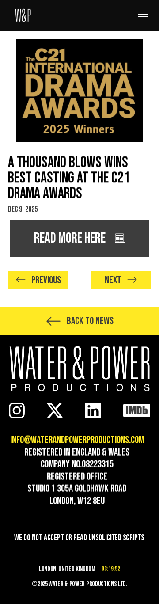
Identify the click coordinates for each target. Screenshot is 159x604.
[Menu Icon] (143, 15)
